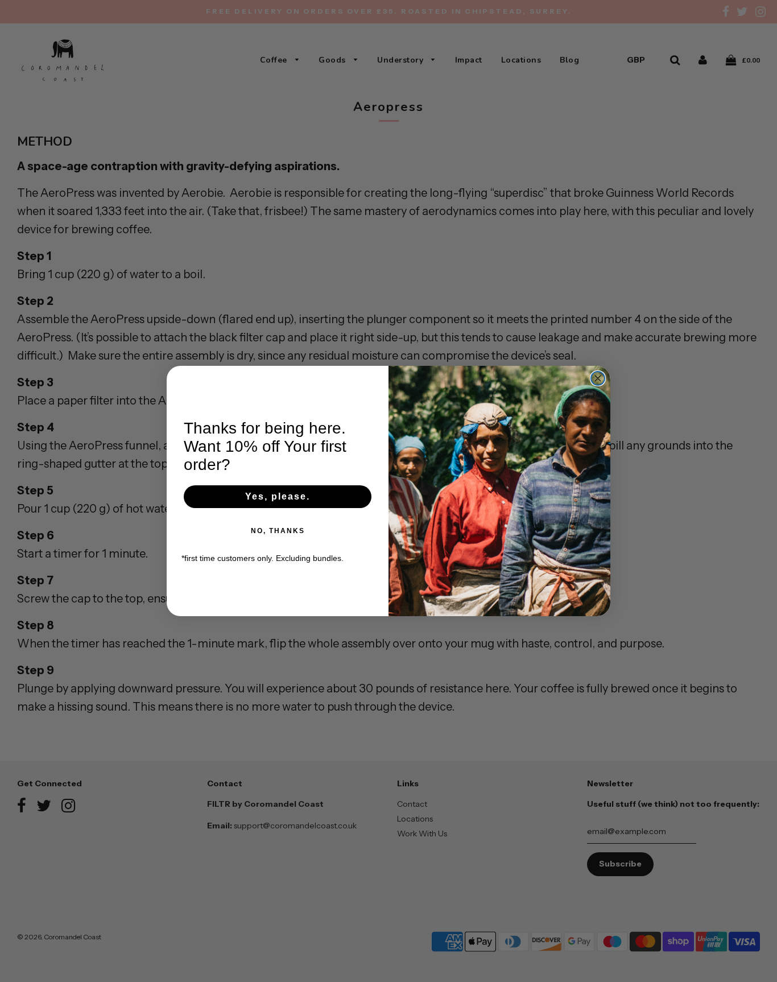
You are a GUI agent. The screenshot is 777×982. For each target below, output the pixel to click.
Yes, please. (277, 496)
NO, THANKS (278, 531)
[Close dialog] (598, 378)
